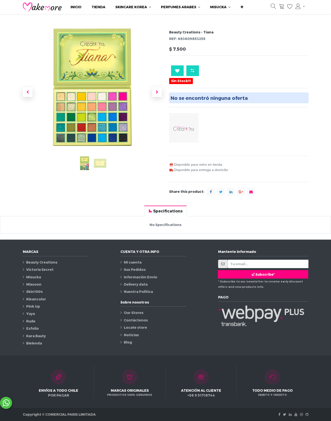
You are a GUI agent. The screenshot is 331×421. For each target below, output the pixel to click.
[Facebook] (279, 414)
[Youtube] (295, 414)
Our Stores (133, 313)
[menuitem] (76, 7)
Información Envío (140, 277)
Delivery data (136, 284)
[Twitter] (284, 414)
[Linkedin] (290, 414)
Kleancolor (36, 299)
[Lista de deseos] (289, 7)
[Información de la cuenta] (300, 6)
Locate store (135, 327)
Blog (128, 342)
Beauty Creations (41, 262)
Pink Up (33, 306)
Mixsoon (33, 284)
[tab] (165, 210)
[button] (242, 7)
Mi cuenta (133, 262)
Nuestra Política (138, 291)
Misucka (33, 277)
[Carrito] (281, 7)
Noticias (131, 335)
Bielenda (34, 343)
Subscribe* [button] (265, 274)
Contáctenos (136, 320)
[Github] (307, 414)
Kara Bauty (36, 336)
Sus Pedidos (135, 269)
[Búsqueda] (273, 7)
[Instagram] (301, 414)
